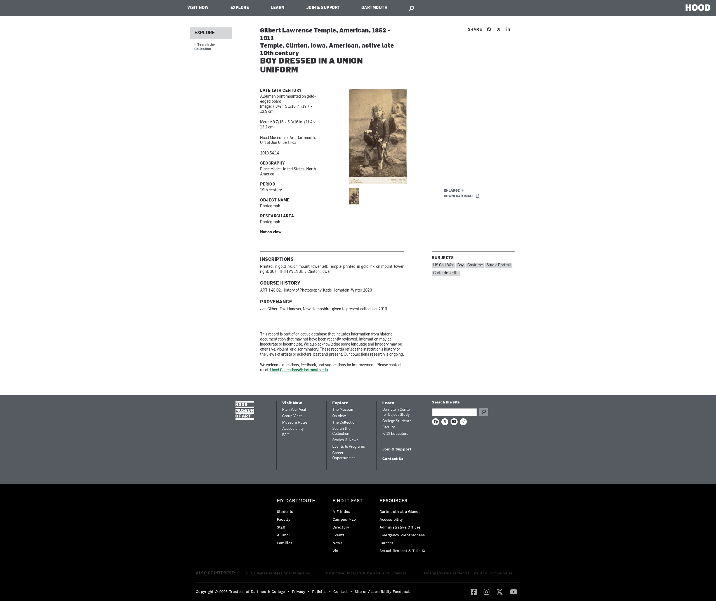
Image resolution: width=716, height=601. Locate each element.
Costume (475, 265)
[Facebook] (474, 591)
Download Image (459, 196)
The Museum (343, 410)
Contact (340, 591)
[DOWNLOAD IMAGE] (416, 136)
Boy (460, 265)
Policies (319, 591)
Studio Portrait (498, 265)
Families (284, 542)
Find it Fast (348, 500)
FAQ (285, 435)
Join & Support (323, 8)
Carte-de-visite (445, 273)
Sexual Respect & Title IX (402, 550)
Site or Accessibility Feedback (382, 591)
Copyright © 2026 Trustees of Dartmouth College (240, 591)
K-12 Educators (395, 434)
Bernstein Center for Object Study (396, 412)
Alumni (283, 534)
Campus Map (344, 519)
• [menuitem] (288, 591)
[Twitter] (499, 591)
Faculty (388, 427)
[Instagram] (486, 591)
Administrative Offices (400, 527)
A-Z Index (341, 511)
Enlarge (452, 190)
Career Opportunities (343, 455)
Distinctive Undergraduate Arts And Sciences (366, 573)
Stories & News (345, 440)
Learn (277, 8)
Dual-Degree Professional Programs (278, 573)
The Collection (344, 423)
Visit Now (198, 8)
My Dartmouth (296, 500)
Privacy (298, 591)
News (337, 542)
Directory (341, 527)
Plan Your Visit (294, 410)
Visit (337, 550)
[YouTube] (513, 591)
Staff (281, 527)
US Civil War (443, 265)
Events (339, 534)
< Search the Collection (204, 47)
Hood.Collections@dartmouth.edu (299, 370)
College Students (396, 421)
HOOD (698, 7)
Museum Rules (295, 423)
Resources (393, 500)
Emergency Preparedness (402, 534)
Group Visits (292, 416)
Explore (239, 8)
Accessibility (293, 429)
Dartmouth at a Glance (400, 511)
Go (483, 412)
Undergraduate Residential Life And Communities (467, 573)
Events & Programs (348, 447)
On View (339, 416)
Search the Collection (341, 431)
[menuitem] (298, 523)
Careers (386, 542)
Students (285, 511)
